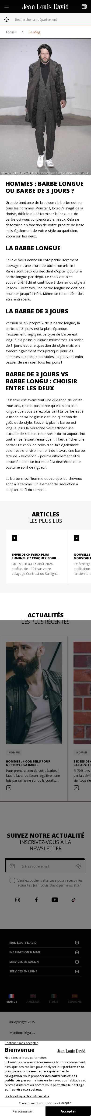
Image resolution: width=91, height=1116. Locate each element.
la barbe (63, 202)
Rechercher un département (36, 19)
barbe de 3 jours (19, 328)
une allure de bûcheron (43, 265)
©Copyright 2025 (22, 1022)
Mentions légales (22, 1032)
